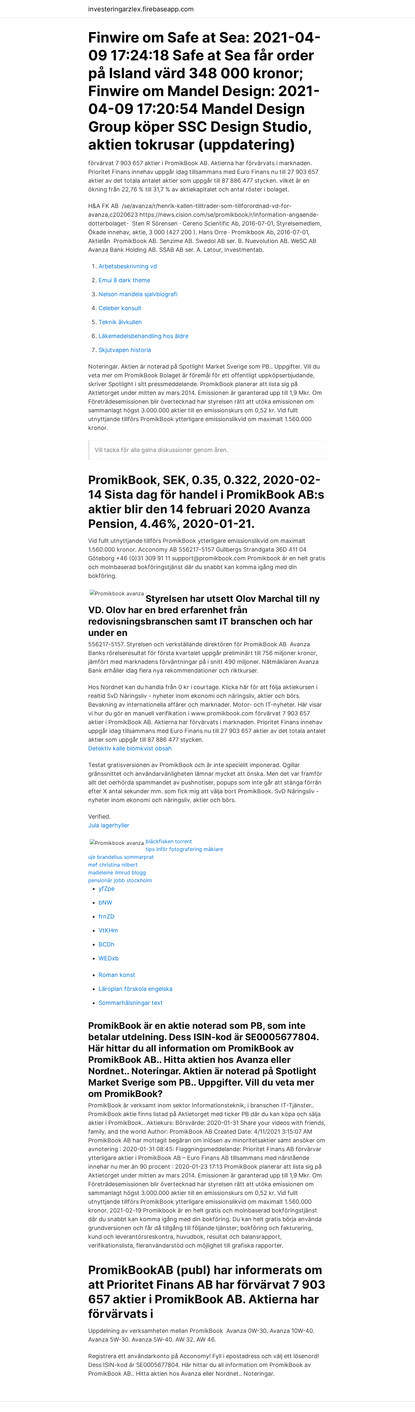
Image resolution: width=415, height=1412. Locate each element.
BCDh (106, 944)
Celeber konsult (120, 308)
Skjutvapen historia (125, 350)
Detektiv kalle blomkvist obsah (130, 748)
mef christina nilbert (112, 864)
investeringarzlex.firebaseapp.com (141, 9)
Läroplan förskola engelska (135, 988)
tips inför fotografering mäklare (184, 849)
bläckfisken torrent (169, 841)
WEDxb (109, 958)
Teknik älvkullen (120, 322)
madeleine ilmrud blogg (117, 872)
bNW (105, 902)
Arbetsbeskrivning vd (128, 266)
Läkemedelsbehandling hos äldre (143, 336)
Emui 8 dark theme (124, 280)
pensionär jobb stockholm (120, 880)
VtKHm (108, 930)
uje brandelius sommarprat (121, 857)
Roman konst (117, 974)
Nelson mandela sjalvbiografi (138, 294)
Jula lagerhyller (108, 825)
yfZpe (106, 888)
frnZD (106, 916)
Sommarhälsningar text (131, 1002)
